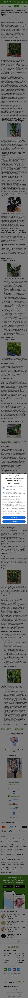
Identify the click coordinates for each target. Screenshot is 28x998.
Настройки (14, 521)
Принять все (14, 517)
